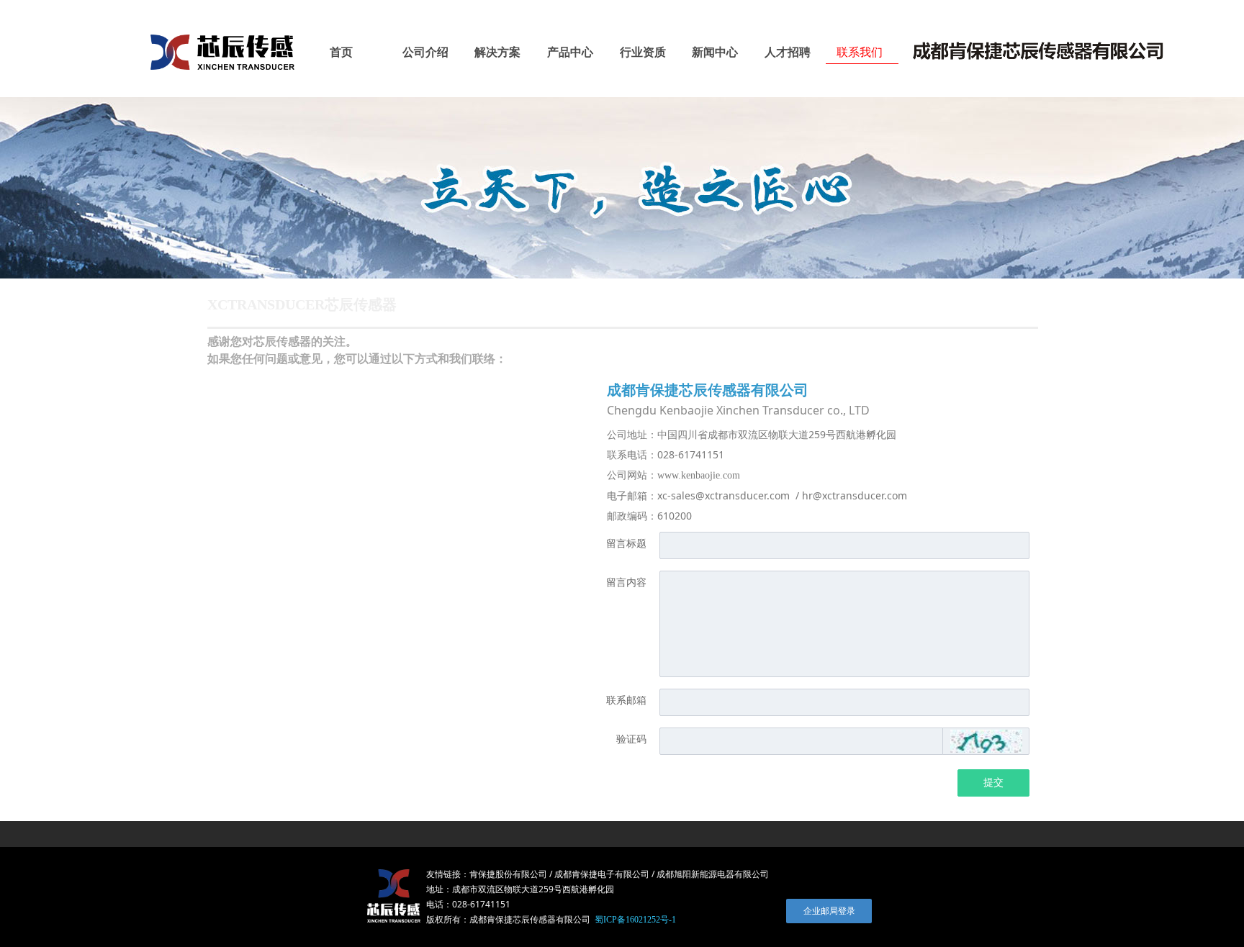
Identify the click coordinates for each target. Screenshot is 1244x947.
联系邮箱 (626, 700)
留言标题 (626, 543)
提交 (993, 782)
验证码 (631, 739)
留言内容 (626, 582)
